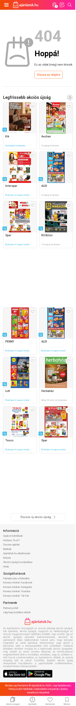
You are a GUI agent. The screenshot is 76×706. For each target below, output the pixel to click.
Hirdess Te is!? (11, 540)
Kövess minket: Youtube (16, 591)
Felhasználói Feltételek (21, 689)
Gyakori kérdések (13, 535)
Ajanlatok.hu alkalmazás (16, 553)
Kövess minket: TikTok (16, 595)
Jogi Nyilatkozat (61, 685)
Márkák (7, 549)
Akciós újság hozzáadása (17, 562)
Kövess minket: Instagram (17, 587)
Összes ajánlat (11, 544)
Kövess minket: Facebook (17, 582)
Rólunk (7, 557)
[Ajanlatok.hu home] (25, 5)
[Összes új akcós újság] (70, 97)
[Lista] (62, 5)
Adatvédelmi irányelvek (46, 689)
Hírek (6, 566)
